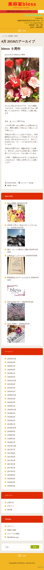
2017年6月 (11, 453)
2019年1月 (11, 424)
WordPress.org (12, 537)
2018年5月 (11, 431)
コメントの (13, 533)
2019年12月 (11, 410)
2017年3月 (11, 464)
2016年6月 (11, 482)
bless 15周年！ (12, 324)
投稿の (11, 530)
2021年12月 (11, 380)
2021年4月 (11, 388)
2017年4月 (11, 460)
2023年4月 (11, 370)
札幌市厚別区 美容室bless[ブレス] (22, 5)
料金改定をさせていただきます (18, 277)
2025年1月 (11, 366)
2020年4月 (11, 399)
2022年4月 (11, 377)
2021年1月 (11, 391)
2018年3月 (11, 439)
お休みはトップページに (16, 256)
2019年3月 (11, 420)
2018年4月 (11, 435)
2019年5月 (11, 413)
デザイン (10, 506)
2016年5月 (11, 486)
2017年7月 (11, 449)
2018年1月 (11, 442)
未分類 (31, 183)
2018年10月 (11, 428)
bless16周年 (11, 203)
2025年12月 (11, 359)
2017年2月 (11, 468)
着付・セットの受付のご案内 (18, 249)
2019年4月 (11, 417)
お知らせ (10, 502)
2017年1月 (11, 471)
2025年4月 (11, 362)
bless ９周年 (11, 49)
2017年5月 (11, 457)
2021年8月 (11, 384)
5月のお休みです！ (14, 302)
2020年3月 (11, 402)
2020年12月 (11, 395)
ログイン (10, 526)
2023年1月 (11, 373)
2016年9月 (11, 475)
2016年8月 (11, 479)
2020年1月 (11, 406)
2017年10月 (11, 446)
